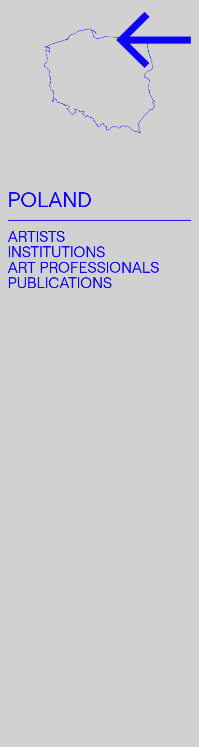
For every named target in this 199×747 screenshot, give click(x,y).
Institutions (56, 251)
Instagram (42, 667)
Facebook (42, 687)
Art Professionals (83, 267)
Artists (36, 236)
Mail (22, 707)
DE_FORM (159, 695)
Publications (60, 282)
